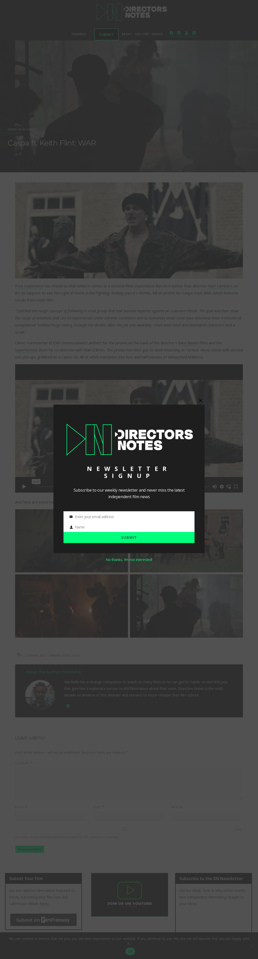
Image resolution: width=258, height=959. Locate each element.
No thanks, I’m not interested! (129, 559)
